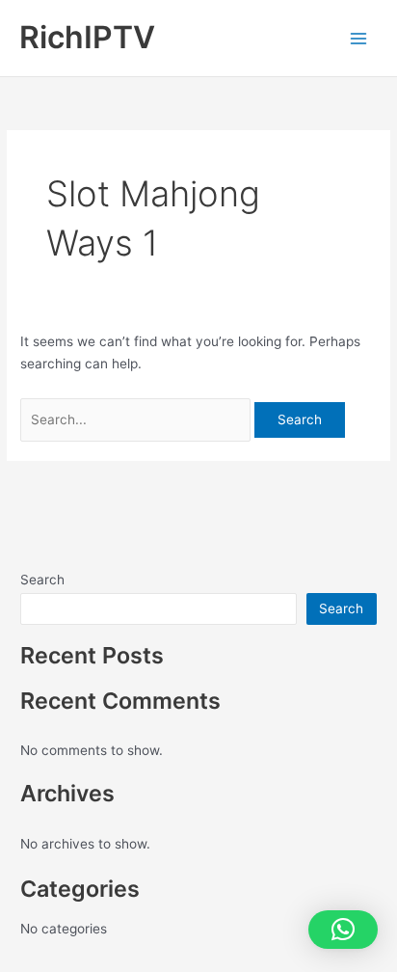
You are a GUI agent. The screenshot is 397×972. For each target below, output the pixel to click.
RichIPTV (87, 37)
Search (42, 579)
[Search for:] (137, 419)
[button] (343, 929)
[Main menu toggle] (359, 38)
